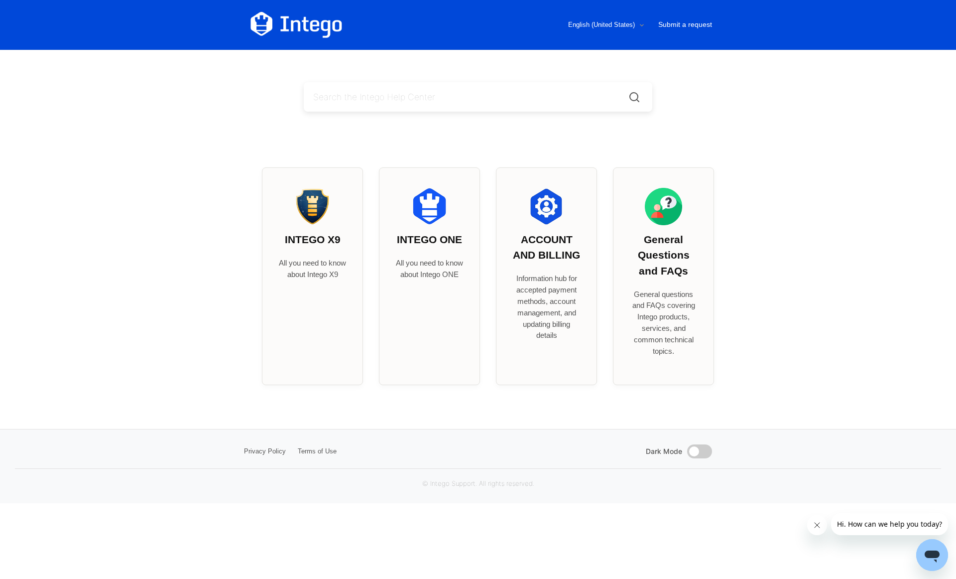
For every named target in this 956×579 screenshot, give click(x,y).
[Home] (338, 25)
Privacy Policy (265, 451)
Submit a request (685, 24)
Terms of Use (317, 451)
